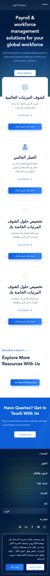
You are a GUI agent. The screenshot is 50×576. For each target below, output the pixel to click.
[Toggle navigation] (5, 5)
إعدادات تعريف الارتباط (35, 568)
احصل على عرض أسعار (25, 127)
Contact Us (25, 435)
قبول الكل (14, 567)
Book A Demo (25, 73)
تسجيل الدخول (19, 5)
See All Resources (28, 383)
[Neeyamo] (45, 5)
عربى (6, 511)
